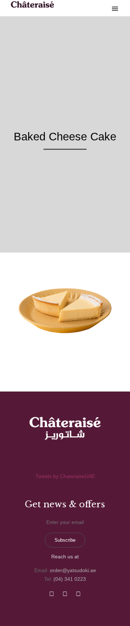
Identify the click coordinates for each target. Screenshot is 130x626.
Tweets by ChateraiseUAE (65, 476)
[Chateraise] (32, 4)
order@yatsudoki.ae (73, 570)
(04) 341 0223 (69, 579)
